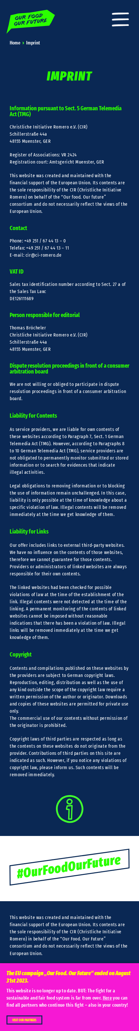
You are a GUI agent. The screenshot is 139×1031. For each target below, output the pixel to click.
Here (107, 998)
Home (15, 43)
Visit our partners (24, 1020)
